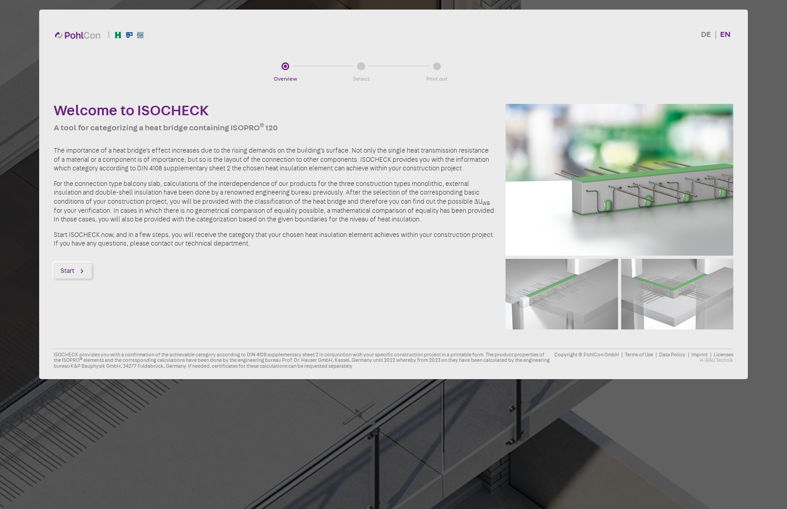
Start (67, 271)
